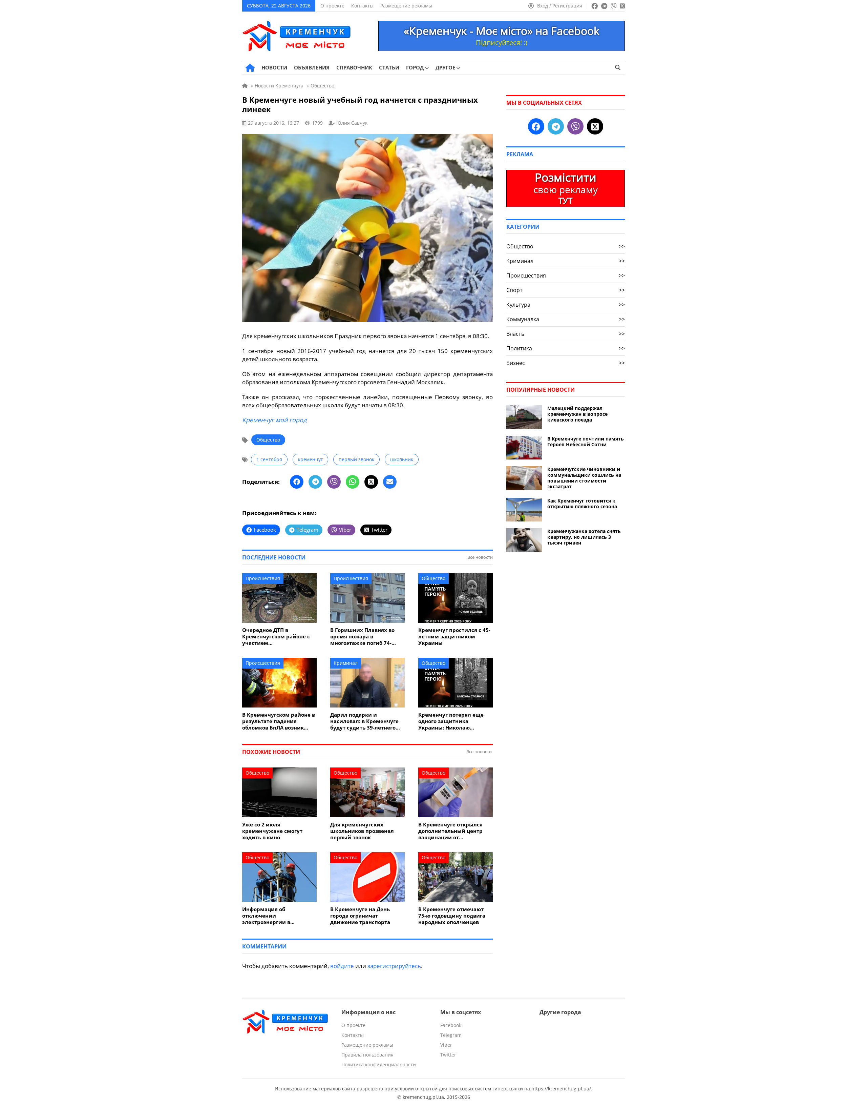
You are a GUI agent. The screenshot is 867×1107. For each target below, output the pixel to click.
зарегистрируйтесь (394, 966)
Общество (268, 439)
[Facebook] (296, 482)
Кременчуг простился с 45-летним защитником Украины (454, 636)
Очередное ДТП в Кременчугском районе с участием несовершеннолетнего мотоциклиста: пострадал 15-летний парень (277, 636)
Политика (565, 348)
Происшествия (263, 578)
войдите (342, 966)
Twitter (448, 1054)
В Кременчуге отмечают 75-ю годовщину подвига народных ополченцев (451, 915)
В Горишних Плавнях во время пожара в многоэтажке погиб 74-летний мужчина (362, 636)
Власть (565, 333)
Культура (565, 304)
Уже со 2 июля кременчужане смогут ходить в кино (272, 831)
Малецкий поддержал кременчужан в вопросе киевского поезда (577, 414)
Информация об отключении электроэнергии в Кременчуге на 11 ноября (276, 915)
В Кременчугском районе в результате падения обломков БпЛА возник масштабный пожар (278, 721)
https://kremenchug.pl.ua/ (561, 1088)
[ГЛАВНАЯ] (250, 68)
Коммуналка (565, 319)
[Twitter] (371, 482)
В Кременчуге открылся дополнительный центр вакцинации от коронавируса (450, 831)
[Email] (390, 482)
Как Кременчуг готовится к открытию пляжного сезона (582, 503)
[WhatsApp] (352, 482)
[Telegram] (315, 482)
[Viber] (334, 482)
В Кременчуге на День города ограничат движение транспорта (360, 915)
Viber (446, 1045)
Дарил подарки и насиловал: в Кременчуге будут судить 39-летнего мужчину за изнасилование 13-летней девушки (365, 721)
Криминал (346, 663)
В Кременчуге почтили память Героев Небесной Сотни (585, 441)
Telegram (451, 1035)
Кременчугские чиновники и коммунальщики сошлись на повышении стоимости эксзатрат (584, 477)
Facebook (450, 1025)
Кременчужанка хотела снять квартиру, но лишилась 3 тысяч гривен (584, 537)
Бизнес (565, 363)
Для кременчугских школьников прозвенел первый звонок (362, 831)
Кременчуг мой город (274, 420)
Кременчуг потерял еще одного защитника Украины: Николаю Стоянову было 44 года (451, 721)
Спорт (565, 290)
